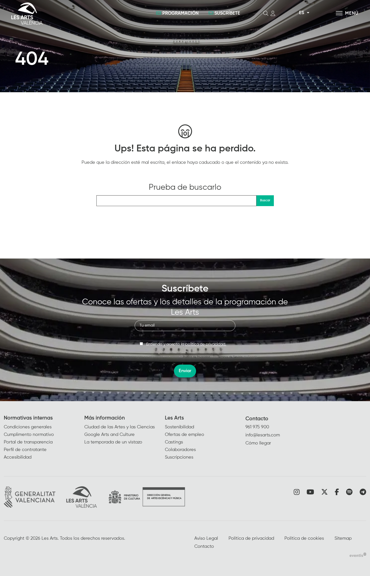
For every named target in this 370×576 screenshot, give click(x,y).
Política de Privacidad (196, 357)
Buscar (265, 200)
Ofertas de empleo (184, 434)
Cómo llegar (258, 443)
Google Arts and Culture (109, 434)
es (301, 13)
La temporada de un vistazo (113, 442)
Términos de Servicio (230, 357)
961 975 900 (257, 427)
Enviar (185, 371)
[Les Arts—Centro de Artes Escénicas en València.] (66, 14)
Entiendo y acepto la (186, 344)
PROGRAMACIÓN (180, 13)
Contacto (256, 419)
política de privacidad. (205, 344)
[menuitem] (44, 438)
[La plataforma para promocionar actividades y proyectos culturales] (358, 555)
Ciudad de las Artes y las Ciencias (119, 427)
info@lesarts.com (262, 435)
